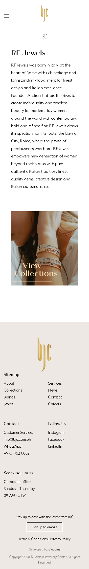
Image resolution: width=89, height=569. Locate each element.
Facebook (56, 439)
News (52, 390)
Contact (55, 397)
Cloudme (54, 549)
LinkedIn (55, 446)
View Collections (36, 270)
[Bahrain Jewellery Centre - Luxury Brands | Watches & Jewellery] (44, 13)
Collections (13, 390)
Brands (9, 397)
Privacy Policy (60, 539)
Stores (8, 404)
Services (55, 383)
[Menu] (7, 16)
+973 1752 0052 (16, 453)
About (9, 383)
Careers (54, 404)
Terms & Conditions (33, 539)
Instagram (56, 432)
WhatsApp (13, 446)
